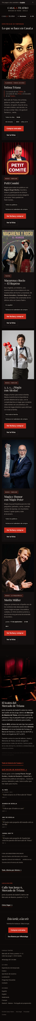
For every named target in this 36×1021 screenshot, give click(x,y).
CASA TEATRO (8, 16)
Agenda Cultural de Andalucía (11, 859)
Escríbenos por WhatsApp (18, 936)
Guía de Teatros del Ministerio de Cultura (15, 856)
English (22, 2)
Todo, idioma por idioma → (12, 870)
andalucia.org (27, 859)
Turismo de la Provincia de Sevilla (12, 862)
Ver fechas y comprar (15, 216)
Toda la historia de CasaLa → (12, 763)
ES (33, 16)
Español (4, 991)
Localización (6, 977)
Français (4, 1000)
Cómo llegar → (7, 905)
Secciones (23, 16)
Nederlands (5, 997)
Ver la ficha (11, 135)
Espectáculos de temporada (10, 968)
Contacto (4, 983)
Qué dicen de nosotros (14, 770)
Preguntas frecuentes (8, 980)
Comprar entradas (14, 128)
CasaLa (4, 971)
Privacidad (26, 1011)
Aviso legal (19, 1011)
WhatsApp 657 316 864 (9, 960)
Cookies (4, 1014)
